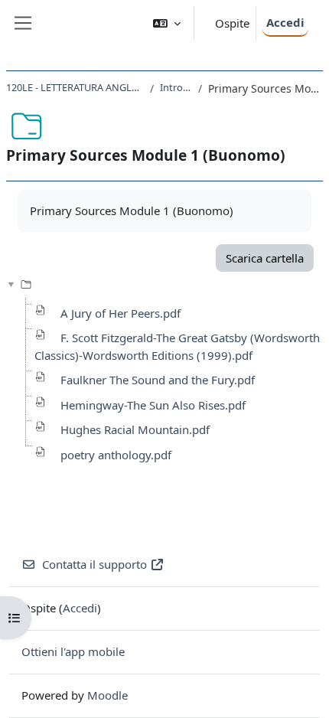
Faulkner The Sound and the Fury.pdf (157, 379)
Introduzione (176, 87)
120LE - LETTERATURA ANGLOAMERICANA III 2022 (75, 87)
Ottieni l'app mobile (73, 651)
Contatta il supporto (94, 564)
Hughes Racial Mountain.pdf (135, 429)
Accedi (285, 22)
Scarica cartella (265, 258)
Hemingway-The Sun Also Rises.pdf (153, 405)
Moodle (107, 695)
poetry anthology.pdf (115, 454)
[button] (167, 23)
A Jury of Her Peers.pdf (120, 313)
